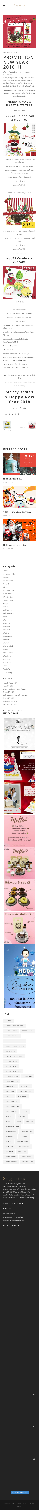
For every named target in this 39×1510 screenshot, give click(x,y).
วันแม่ (5, 617)
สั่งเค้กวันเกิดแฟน (11, 1111)
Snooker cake (11, 1061)
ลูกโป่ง (5, 607)
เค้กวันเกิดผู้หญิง (11, 1131)
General (6, 584)
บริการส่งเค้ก (28, 1076)
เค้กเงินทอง (9, 1151)
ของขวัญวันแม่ (8, 600)
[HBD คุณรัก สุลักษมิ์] (19, 1474)
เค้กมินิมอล (7, 640)
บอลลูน (5, 603)
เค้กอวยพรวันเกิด (22, 1141)
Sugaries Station (20, 1504)
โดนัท (5, 666)
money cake (10, 1051)
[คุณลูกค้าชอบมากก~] (19, 766)
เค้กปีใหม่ (13, 86)
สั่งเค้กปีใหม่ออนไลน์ (16, 83)
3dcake (5, 571)
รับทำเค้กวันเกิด (10, 1086)
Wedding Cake (8, 597)
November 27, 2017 (10, 52)
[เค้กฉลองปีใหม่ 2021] (19, 464)
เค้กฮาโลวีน (9, 1146)
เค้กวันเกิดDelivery (12, 1126)
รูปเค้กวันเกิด (10, 1091)
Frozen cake (27, 1031)
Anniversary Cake (9, 574)
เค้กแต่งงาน (7, 656)
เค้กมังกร (8, 1121)
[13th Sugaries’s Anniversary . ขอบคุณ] (19, 1409)
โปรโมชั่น (12, 72)
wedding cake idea (13, 1071)
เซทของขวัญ (7, 659)
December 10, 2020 (9, 483)
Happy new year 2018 (10, 78)
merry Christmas (25, 78)
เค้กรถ (19, 1121)
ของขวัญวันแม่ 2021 (10, 683)
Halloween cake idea (15, 545)
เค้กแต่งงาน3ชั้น (11, 1156)
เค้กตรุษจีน (6, 630)
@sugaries (13, 346)
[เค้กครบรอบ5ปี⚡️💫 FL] (19, 1280)
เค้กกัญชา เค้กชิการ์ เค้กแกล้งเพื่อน (14, 689)
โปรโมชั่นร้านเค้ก (29, 86)
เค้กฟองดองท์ (7, 636)
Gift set (5, 587)
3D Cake (9, 1021)
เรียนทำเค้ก (7, 662)
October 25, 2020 (8, 549)
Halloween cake (8, 590)
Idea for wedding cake (15, 1041)
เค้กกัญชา (6, 623)
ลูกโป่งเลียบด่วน (8, 613)
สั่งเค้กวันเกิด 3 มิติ (12, 1101)
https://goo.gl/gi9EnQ (10, 342)
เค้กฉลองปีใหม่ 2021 (13, 478)
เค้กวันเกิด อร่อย (27, 1131)
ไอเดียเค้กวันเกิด (27, 1161)
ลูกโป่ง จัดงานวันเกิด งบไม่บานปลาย (15, 695)
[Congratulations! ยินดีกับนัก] (19, 1312)
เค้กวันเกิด (6, 643)
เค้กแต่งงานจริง (27, 1156)
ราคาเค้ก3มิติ (25, 1086)
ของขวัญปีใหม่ (15, 80)
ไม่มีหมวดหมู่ (7, 672)
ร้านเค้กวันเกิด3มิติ (25, 1091)
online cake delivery (14, 1056)
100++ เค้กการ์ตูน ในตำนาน (17, 512)
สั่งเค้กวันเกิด (22, 1096)
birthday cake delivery (15, 1026)
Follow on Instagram (21, 1492)
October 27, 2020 (8, 516)
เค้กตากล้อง (22, 1116)
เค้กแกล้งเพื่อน (8, 653)
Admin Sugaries (25, 72)
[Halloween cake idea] (19, 530)
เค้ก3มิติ (5, 72)
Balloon (6, 577)
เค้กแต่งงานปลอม (11, 1161)
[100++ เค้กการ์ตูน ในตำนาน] (19, 497)
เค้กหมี (5, 649)
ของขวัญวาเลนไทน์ (12, 1076)
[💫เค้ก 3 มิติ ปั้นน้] (19, 960)
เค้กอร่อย (19, 86)
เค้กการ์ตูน (6, 626)
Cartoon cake (8, 581)
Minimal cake (7, 594)
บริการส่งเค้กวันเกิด (12, 1081)
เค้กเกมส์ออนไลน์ (24, 1146)
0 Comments (7, 75)
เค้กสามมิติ (23, 1136)
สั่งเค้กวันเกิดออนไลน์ (12, 1106)
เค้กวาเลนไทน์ (8, 646)
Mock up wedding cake (15, 1046)
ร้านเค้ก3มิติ (8, 90)
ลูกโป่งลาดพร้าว (8, 610)
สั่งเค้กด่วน (9, 1096)
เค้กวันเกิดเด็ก (10, 1136)
